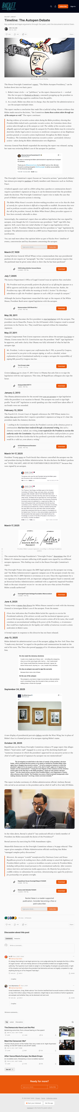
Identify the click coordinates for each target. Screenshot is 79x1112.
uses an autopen (49, 396)
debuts (39, 735)
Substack (30, 1108)
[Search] (51, 6)
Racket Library (10, 17)
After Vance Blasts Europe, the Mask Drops (23, 1056)
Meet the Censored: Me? (15, 1041)
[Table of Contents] (2, 556)
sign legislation (50, 319)
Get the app (49, 1103)
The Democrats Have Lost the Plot (19, 1027)
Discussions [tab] (19, 1022)
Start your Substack (34, 1103)
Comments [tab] (9, 938)
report (35, 84)
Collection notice (51, 1098)
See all (8, 1069)
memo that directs (24, 605)
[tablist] (12, 938)
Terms (43, 1098)
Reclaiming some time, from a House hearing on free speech (24, 1030)
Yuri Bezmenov (14, 986)
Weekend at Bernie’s (31, 95)
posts (21, 457)
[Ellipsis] (73, 956)
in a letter (68, 336)
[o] (39, 809)
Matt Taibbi (19, 1032)
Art (10, 956)
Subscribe (63, 6)
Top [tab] (7, 1022)
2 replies (13, 979)
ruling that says (10, 417)
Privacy (38, 1098)
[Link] (1, 252)
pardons (28, 181)
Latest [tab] (12, 1022)
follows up (15, 372)
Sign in (73, 6)
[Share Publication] (55, 6)
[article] (39, 1031)
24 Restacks (28, 918)
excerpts (39, 647)
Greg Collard (13, 28)
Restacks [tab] (17, 938)
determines (58, 556)
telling (51, 641)
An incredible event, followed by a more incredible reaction (24, 1059)
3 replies (13, 1004)
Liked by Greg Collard (16, 958)
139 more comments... (11, 1012)
